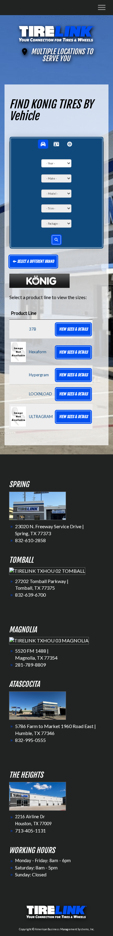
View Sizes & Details (73, 329)
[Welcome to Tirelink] (56, 33)
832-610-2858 (30, 540)
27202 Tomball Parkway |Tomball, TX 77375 (41, 584)
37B (32, 329)
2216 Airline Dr (30, 817)
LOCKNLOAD (40, 393)
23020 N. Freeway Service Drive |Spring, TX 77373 (49, 529)
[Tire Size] (69, 144)
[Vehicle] (43, 144)
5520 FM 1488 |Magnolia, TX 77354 (36, 654)
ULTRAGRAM (41, 416)
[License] (56, 144)
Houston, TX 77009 (33, 824)
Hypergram (39, 374)
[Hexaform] (18, 351)
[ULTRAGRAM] (18, 416)
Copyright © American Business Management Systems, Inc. (56, 929)
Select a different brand (35, 261)
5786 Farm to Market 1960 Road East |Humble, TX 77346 (55, 729)
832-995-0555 (30, 740)
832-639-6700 (30, 595)
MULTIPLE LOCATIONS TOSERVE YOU (62, 55)
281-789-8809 (30, 664)
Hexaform (37, 351)
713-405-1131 (30, 830)
